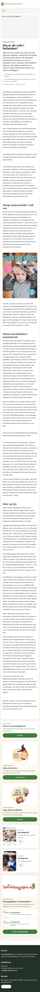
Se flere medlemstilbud (20, 932)
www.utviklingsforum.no (13, 709)
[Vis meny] (3, 11)
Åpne (20, 841)
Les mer (20, 735)
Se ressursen (20, 777)
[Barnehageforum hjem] (11, 4)
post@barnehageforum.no (9, 970)
